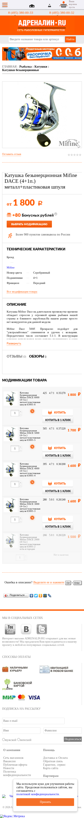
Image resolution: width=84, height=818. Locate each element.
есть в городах (27, 549)
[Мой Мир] (45, 595)
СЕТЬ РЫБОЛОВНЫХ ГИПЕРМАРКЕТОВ (42, 25)
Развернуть (14, 343)
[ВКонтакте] (31, 595)
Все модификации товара (22, 291)
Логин (50, 5)
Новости (8, 768)
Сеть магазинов (13, 757)
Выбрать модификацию (29, 224)
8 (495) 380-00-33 (20, 12)
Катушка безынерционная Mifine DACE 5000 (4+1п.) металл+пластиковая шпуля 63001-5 (30, 434)
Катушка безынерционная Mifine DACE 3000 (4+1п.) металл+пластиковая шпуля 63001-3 (30, 505)
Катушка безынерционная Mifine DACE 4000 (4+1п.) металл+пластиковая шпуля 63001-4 (30, 470)
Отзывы (16, 356)
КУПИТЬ (60, 412)
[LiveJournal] (49, 595)
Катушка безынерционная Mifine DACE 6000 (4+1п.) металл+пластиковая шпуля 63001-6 (30, 399)
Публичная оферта (15, 764)
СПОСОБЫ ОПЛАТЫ (16, 656)
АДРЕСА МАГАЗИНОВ (32, 6)
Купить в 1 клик (58, 420)
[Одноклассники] (40, 595)
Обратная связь (53, 761)
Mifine (11, 267)
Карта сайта (50, 768)
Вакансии (9, 761)
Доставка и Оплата (55, 757)
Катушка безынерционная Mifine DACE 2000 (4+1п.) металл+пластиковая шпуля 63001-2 (30, 541)
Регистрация (55, 5)
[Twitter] (36, 595)
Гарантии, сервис (54, 764)
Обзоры (37, 356)
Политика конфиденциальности (17, 773)
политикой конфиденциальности (37, 794)
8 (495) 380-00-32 (61, 12)
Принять (45, 802)
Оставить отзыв (11, 154)
